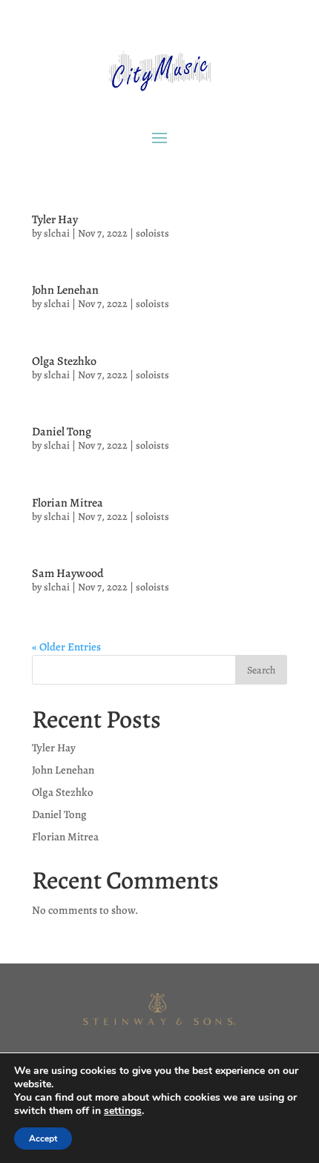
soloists (152, 233)
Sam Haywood (68, 573)
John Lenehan (65, 290)
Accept (43, 1138)
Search (261, 670)
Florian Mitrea (67, 503)
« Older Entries (66, 646)
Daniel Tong (61, 432)
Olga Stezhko (64, 361)
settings (123, 1111)
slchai (57, 233)
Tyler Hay (55, 219)
